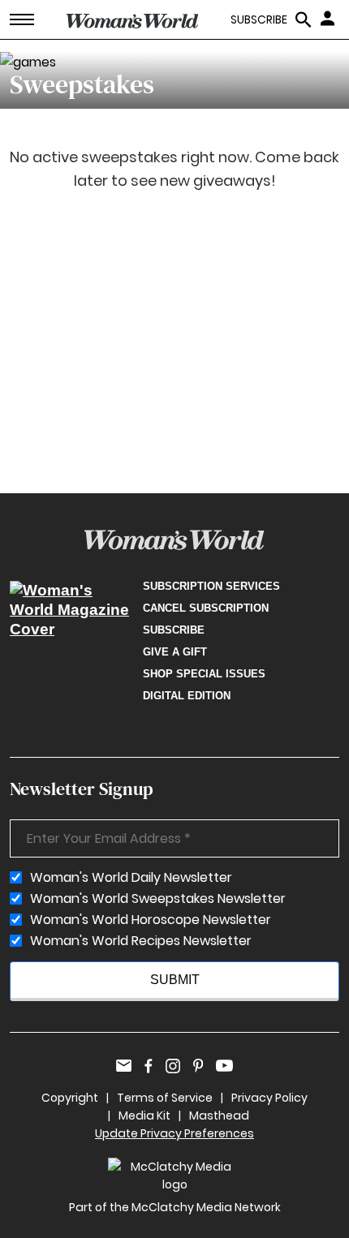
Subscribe (174, 630)
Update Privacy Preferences (174, 1133)
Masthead (219, 1115)
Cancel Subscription (206, 608)
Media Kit (144, 1115)
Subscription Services (211, 586)
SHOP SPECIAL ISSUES (204, 674)
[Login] (329, 18)
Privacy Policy (269, 1098)
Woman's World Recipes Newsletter (141, 941)
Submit (175, 980)
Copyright (69, 1098)
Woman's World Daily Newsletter (131, 878)
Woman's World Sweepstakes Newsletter (158, 899)
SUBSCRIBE (259, 20)
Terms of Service (165, 1098)
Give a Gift (175, 652)
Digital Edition (187, 696)
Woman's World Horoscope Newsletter (150, 920)
